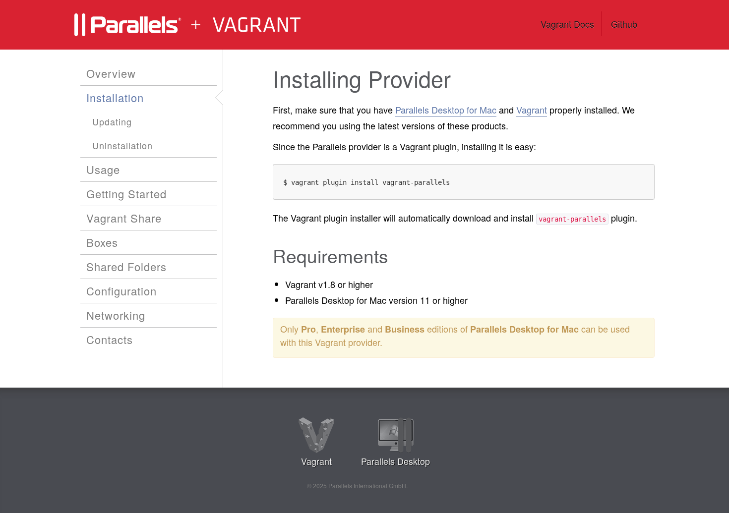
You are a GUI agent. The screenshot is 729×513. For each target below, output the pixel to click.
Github (624, 23)
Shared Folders (126, 266)
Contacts (109, 339)
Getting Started (126, 193)
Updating (112, 121)
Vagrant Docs (567, 23)
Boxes (102, 242)
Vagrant (531, 109)
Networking (115, 315)
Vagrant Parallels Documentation (205, 24)
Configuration (121, 290)
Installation (115, 97)
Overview (111, 73)
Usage (103, 169)
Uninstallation (122, 145)
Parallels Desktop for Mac (445, 109)
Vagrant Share (124, 218)
